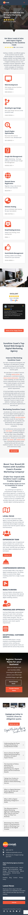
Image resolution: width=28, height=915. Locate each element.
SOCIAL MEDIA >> (9, 260)
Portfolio (5, 877)
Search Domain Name (13, 682)
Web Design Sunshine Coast (10, 867)
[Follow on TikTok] (19, 911)
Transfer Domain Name (14, 689)
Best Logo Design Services (12, 110)
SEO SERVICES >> (9, 140)
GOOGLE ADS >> (9, 165)
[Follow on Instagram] (4, 911)
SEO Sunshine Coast (13, 871)
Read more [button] (6, 317)
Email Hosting (12, 232)
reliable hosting (20, 439)
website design (15, 374)
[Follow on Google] (13, 911)
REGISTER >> (8, 190)
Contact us (10, 714)
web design (9, 431)
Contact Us (7, 555)
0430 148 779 (9, 850)
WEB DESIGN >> (9, 92)
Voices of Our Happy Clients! (14, 330)
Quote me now (14, 724)
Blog (10, 877)
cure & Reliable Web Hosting (14, 209)
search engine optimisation (10, 378)
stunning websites (20, 417)
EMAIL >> (7, 237)
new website (13, 211)
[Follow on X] (7, 911)
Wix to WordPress (13, 869)
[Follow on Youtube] (16, 911)
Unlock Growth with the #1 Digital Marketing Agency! (14, 14)
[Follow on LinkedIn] (10, 911)
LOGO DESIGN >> (9, 115)
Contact (15, 877)
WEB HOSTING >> (9, 214)
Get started (14, 451)
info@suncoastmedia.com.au (14, 852)
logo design (10, 439)
